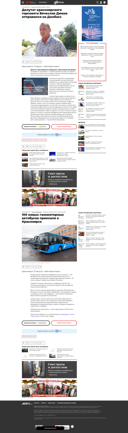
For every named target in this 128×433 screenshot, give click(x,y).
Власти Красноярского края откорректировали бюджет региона (37, 154)
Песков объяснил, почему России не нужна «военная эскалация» (95, 148)
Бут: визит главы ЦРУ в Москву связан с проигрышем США (93, 142)
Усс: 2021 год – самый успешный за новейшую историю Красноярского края (66, 154)
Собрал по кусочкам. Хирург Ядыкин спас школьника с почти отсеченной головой (96, 116)
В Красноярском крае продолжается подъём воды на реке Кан (65, 356)
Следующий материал (50, 428)
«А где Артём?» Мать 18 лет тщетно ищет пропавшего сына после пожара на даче (95, 110)
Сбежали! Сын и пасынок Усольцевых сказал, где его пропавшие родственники (96, 228)
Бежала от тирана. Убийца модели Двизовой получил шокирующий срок (92, 55)
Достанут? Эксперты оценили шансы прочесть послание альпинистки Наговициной (96, 216)
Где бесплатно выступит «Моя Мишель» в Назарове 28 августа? (38, 355)
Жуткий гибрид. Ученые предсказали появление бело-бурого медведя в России (96, 245)
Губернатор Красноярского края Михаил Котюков (35, 262)
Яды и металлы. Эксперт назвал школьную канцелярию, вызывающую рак (94, 87)
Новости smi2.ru (27, 207)
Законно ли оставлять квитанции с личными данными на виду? (92, 75)
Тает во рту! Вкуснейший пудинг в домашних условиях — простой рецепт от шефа (95, 234)
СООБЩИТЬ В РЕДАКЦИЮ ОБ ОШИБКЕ (66, 403)
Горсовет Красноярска (28, 57)
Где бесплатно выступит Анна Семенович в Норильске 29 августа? (65, 350)
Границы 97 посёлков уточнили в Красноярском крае (38, 349)
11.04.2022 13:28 (26, 7)
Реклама (43, 403)
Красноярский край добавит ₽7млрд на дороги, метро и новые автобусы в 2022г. (66, 160)
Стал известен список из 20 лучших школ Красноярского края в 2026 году (92, 69)
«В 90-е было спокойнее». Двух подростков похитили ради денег (95, 97)
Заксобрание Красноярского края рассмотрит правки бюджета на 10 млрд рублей (38, 160)
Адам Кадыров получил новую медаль (93, 137)
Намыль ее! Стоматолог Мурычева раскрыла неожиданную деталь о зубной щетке (95, 93)
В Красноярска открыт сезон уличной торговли (37, 164)
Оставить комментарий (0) (64, 126)
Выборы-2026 (51, 403)
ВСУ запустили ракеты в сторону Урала (94, 131)
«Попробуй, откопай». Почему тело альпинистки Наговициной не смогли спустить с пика (95, 104)
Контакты (36, 403)
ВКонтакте (55, 75)
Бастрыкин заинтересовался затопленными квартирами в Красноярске (92, 62)
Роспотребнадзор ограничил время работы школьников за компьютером (95, 125)
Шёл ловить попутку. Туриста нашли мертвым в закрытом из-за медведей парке (92, 48)
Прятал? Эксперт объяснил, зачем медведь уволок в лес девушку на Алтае (95, 239)
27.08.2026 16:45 (26, 212)
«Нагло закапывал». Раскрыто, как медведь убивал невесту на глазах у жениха (95, 222)
